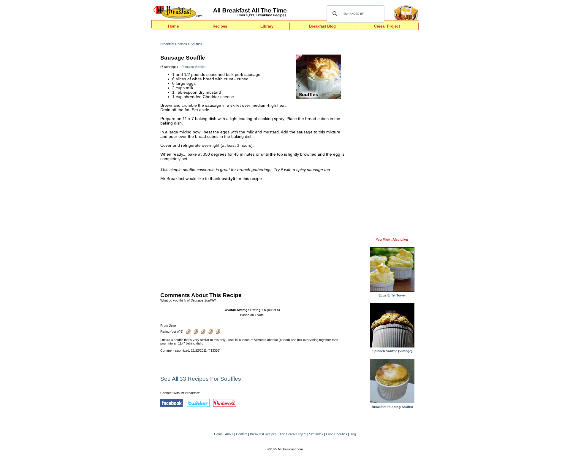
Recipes (220, 26)
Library (266, 26)
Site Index (316, 434)
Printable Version (193, 66)
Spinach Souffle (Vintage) (392, 351)
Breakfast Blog (322, 26)
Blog (353, 434)
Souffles (196, 44)
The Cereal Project (292, 434)
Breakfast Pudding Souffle (392, 407)
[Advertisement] (252, 235)
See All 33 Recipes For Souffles (200, 379)
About (229, 434)
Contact (241, 434)
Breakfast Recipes (173, 44)
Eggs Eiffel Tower (392, 295)
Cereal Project (387, 26)
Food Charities (336, 434)
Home (173, 26)
